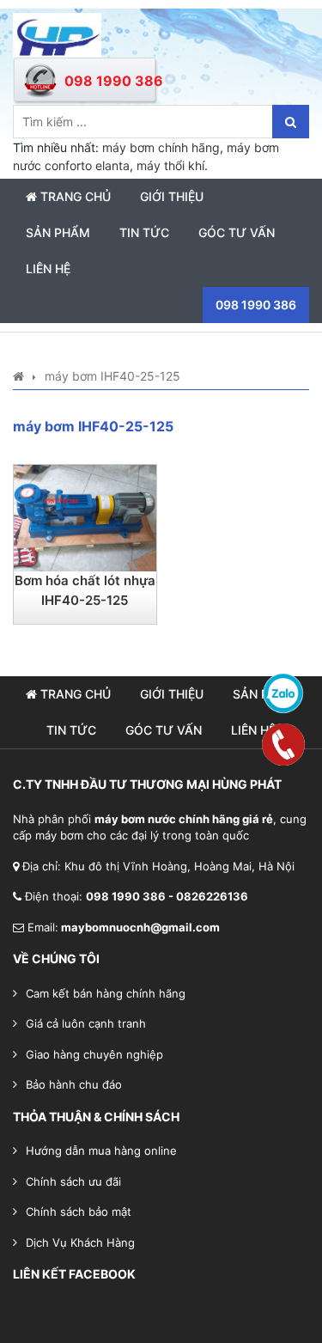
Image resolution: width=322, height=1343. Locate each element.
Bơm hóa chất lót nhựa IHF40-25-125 (85, 590)
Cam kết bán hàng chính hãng (105, 993)
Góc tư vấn (236, 232)
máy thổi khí (170, 165)
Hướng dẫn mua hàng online (101, 1150)
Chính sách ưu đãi (73, 1181)
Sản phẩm (58, 232)
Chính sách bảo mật (78, 1211)
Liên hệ (48, 268)
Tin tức (144, 232)
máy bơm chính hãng (161, 147)
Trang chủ (74, 196)
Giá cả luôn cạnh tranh (86, 1023)
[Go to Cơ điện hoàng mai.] (18, 376)
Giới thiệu (172, 196)
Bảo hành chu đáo (74, 1084)
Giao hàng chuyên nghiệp (94, 1054)
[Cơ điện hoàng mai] (57, 34)
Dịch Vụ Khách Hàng (80, 1242)
